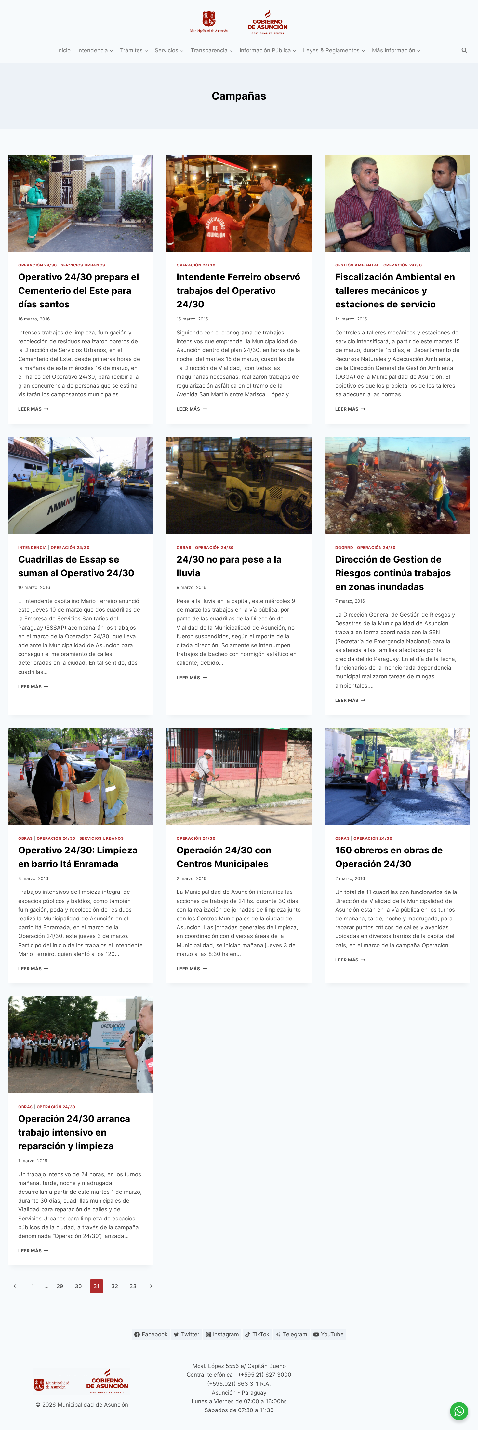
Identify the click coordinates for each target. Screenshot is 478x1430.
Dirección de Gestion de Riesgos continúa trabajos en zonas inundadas (393, 573)
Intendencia (32, 547)
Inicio (64, 50)
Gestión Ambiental (357, 265)
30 (78, 1286)
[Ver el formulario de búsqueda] (464, 50)
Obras (184, 547)
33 (133, 1286)
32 (114, 1286)
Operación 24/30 (37, 265)
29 (60, 1286)
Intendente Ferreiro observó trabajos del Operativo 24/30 (238, 290)
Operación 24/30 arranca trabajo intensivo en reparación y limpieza (74, 1132)
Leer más (33, 409)
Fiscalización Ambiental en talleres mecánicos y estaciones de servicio (395, 290)
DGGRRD (344, 547)
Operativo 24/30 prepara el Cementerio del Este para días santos (78, 290)
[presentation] (80, 203)
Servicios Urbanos (83, 265)
